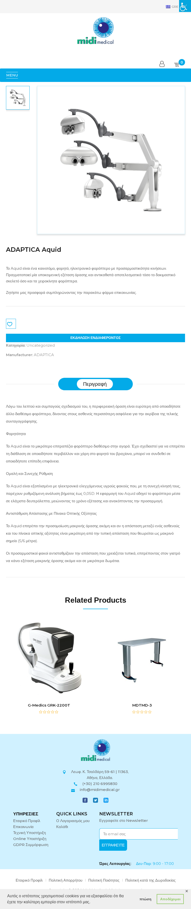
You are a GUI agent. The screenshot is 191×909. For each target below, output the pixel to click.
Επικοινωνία (23, 826)
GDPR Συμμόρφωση (30, 844)
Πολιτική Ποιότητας (103, 880)
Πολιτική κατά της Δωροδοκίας (150, 880)
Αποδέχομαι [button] (170, 899)
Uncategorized (40, 345)
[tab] (95, 384)
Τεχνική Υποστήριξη (29, 832)
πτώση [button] (145, 899)
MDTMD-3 (142, 705)
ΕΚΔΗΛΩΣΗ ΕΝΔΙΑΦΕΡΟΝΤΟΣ (95, 337)
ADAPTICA (44, 354)
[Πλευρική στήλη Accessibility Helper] (185, 6)
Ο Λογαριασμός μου (73, 820)
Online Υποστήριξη (29, 838)
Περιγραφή (95, 384)
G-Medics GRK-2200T (49, 705)
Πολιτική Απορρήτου (65, 880)
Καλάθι (62, 826)
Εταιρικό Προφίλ (26, 820)
